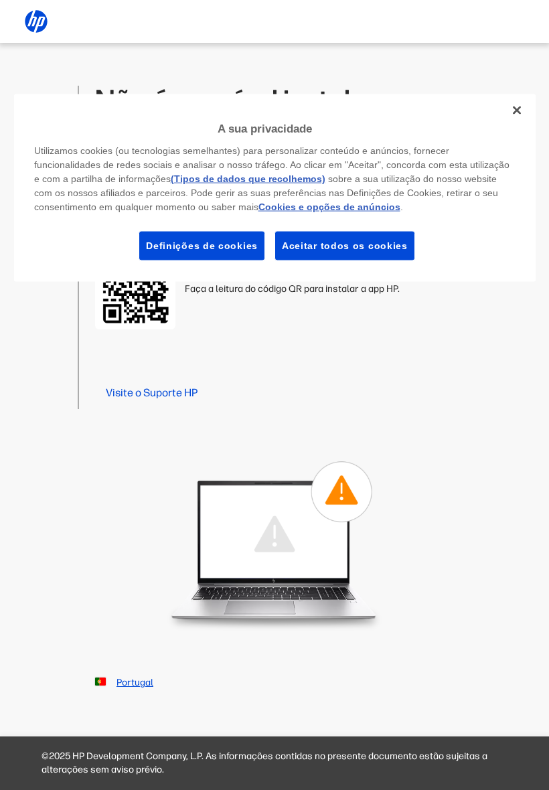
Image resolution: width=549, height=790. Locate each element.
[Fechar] (517, 110)
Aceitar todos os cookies (345, 245)
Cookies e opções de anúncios (329, 206)
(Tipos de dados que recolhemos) (248, 178)
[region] (275, 188)
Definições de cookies (202, 245)
